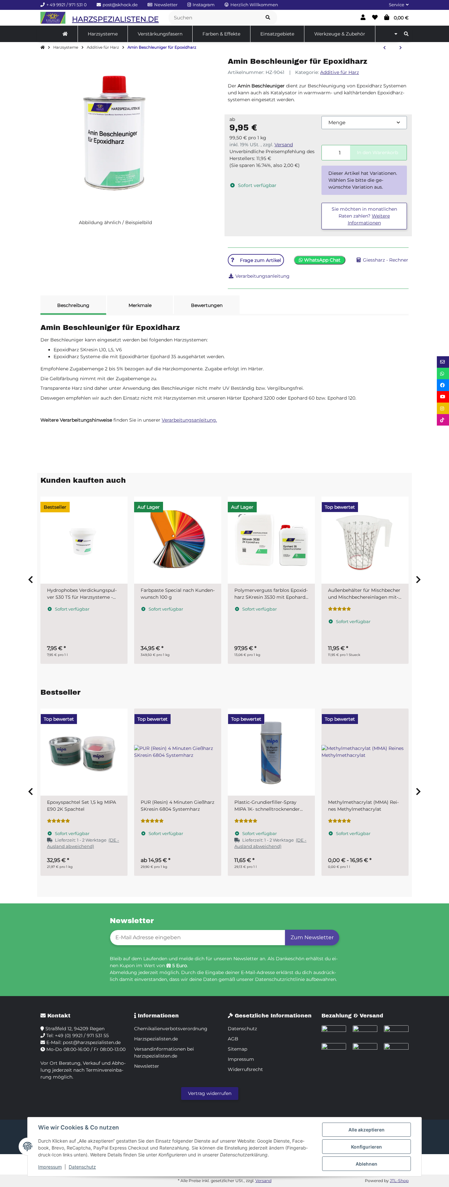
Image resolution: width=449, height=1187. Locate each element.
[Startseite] (42, 48)
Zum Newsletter (312, 937)
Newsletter (146, 1066)
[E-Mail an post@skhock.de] (443, 362)
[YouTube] (443, 397)
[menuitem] (65, 34)
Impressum (50, 1167)
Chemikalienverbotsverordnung (170, 1029)
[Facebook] (443, 385)
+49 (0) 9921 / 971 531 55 (82, 1035)
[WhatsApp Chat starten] (443, 373)
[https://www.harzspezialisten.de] (65, 34)
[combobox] (364, 122)
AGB (233, 1039)
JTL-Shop (399, 1180)
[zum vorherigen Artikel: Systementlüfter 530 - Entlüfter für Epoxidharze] (384, 48)
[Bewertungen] (339, 609)
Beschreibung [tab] (73, 305)
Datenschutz (82, 1167)
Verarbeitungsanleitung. (189, 420)
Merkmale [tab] (140, 305)
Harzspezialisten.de (156, 1039)
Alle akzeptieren (366, 1129)
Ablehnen (366, 1164)
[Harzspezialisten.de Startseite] (52, 18)
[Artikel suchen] (268, 18)
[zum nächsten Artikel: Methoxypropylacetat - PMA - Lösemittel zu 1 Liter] (400, 48)
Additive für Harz (339, 72)
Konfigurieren (366, 1147)
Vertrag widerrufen (209, 1093)
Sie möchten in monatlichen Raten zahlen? (364, 216)
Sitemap (237, 1049)
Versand (283, 145)
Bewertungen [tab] (207, 305)
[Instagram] (443, 408)
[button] (396, 5)
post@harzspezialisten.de (92, 1042)
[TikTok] (443, 420)
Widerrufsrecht (245, 1069)
